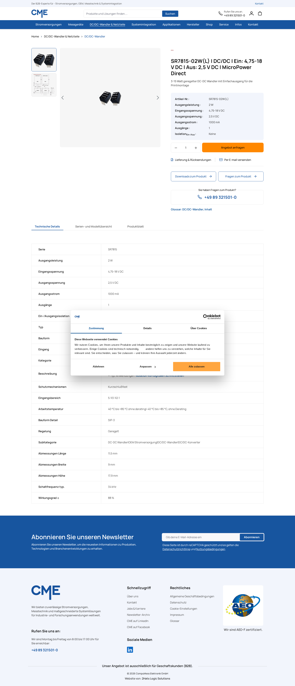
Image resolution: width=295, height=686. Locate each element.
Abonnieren (251, 537)
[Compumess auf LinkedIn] (130, 650)
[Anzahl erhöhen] (196, 147)
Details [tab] (147, 328)
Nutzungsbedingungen (210, 549)
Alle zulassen (197, 366)
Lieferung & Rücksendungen (193, 160)
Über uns (132, 596)
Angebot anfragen (233, 147)
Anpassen (146, 366)
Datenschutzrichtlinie (176, 549)
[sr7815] (110, 97)
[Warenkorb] (260, 14)
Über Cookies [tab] (199, 328)
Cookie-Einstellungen (183, 608)
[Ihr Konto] (251, 14)
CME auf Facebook (138, 627)
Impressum (177, 615)
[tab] (47, 226)
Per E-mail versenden (237, 160)
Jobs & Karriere (136, 608)
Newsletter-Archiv (138, 615)
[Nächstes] (157, 97)
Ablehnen (98, 366)
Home (35, 36)
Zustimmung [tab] (96, 328)
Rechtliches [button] (180, 588)
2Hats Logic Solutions (156, 678)
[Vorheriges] (62, 97)
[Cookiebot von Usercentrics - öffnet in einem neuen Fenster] (206, 317)
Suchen (170, 14)
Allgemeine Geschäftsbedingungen (192, 596)
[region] (96, 98)
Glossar (174, 621)
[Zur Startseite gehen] (39, 14)
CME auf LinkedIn (138, 621)
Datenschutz (178, 602)
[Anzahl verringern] (176, 147)
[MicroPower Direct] (172, 50)
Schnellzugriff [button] (139, 588)
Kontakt (259, 3)
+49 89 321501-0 (234, 15)
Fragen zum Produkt (238, 176)
